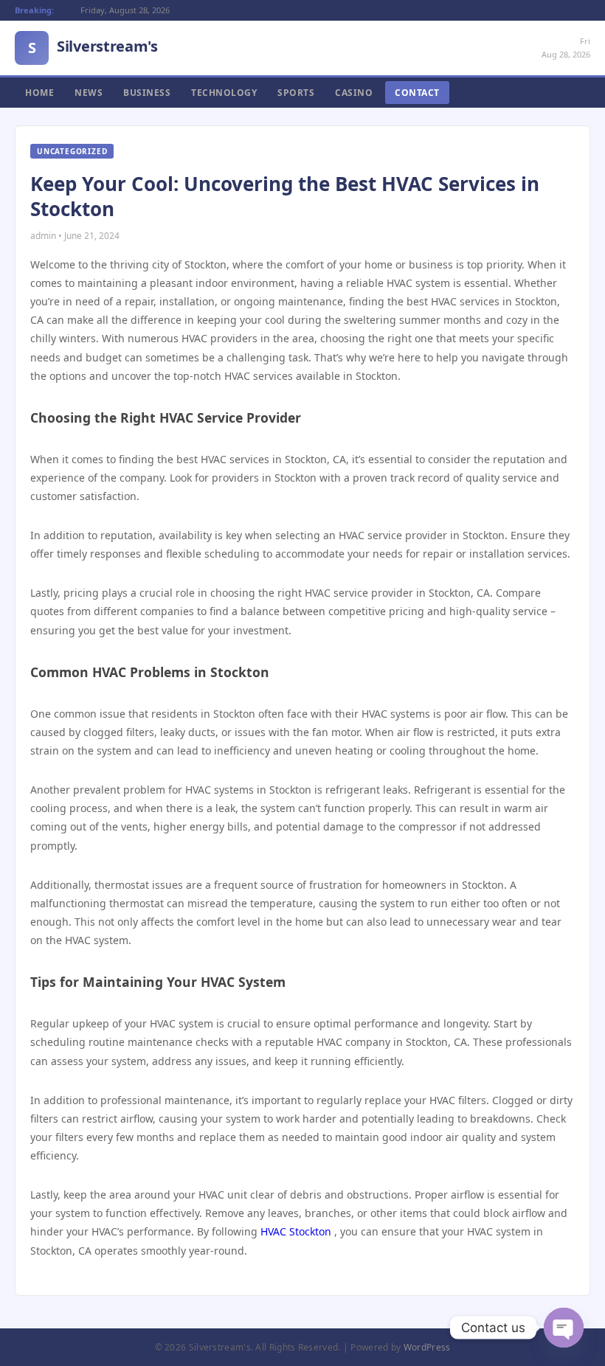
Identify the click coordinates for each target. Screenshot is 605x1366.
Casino (354, 92)
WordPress (427, 1347)
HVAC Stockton (295, 1231)
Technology (224, 92)
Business (146, 92)
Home (39, 92)
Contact (417, 92)
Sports (295, 92)
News (89, 92)
